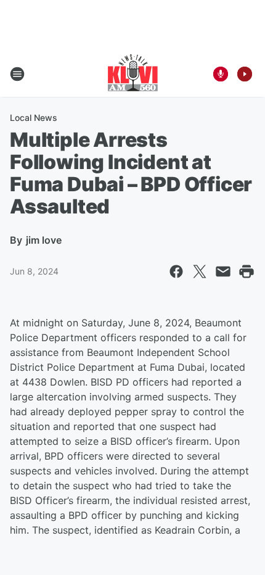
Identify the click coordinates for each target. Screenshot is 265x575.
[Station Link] (133, 74)
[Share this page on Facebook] (176, 271)
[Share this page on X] (199, 271)
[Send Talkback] (220, 74)
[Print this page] (246, 271)
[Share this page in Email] (223, 271)
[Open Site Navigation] (17, 74)
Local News (33, 117)
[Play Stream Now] (244, 74)
